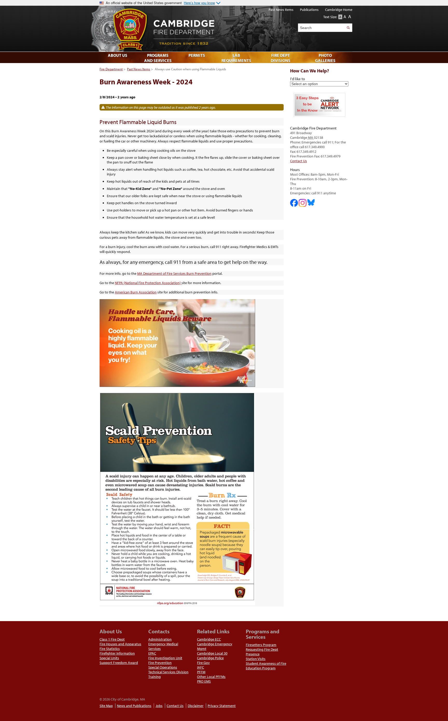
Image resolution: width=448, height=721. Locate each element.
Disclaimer (196, 705)
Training (154, 676)
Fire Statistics (110, 648)
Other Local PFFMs (211, 676)
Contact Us (298, 161)
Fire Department (111, 69)
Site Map (106, 705)
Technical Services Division (168, 672)
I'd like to (297, 78)
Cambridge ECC (209, 639)
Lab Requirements (236, 58)
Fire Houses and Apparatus (120, 644)
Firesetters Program (261, 644)
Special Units (109, 658)
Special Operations (162, 667)
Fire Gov (203, 662)
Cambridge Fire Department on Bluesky (311, 202)
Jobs (159, 705)
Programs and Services (158, 58)
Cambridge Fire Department (218, 29)
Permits (196, 55)
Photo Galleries (325, 58)
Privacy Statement (222, 705)
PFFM (201, 672)
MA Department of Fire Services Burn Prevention (174, 273)
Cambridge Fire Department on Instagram (302, 203)
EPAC (152, 653)
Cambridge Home (338, 9)
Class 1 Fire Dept (112, 639)
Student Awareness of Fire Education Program (266, 665)
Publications (309, 9)
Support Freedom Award (119, 662)
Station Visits (255, 658)
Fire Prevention (160, 662)
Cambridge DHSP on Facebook (294, 203)
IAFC (200, 667)
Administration (160, 639)
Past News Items (138, 69)
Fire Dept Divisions (280, 58)
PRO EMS (204, 681)
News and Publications (134, 705)
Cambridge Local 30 (212, 653)
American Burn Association (136, 292)
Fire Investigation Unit (165, 658)
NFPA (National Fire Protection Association (147, 282)
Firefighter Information (117, 653)
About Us (117, 55)
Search (348, 27)
